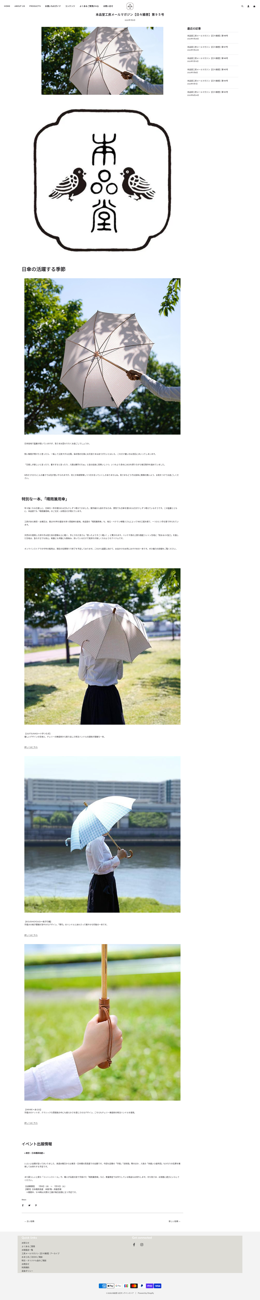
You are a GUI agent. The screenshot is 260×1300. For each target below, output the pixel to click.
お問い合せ (108, 6)
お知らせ (25, 1243)
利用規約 (25, 1267)
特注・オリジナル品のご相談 (34, 1260)
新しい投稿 (173, 1221)
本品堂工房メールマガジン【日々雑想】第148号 (207, 35)
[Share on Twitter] (29, 1205)
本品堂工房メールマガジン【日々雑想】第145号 (207, 69)
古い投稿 (30, 1221)
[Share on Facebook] (23, 1205)
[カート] (254, 6)
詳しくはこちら (31, 747)
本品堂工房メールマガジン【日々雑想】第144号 (207, 81)
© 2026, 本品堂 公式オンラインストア (120, 1293)
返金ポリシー (27, 1271)
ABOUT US (19, 6)
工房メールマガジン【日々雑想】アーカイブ (40, 1253)
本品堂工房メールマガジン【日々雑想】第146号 (207, 58)
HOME (7, 6)
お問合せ (25, 1264)
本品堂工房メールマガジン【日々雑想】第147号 (207, 47)
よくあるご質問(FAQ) (89, 6)
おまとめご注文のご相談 (32, 1257)
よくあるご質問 (28, 1246)
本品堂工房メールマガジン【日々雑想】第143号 (207, 92)
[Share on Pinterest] (36, 1205)
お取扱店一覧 (27, 1250)
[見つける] (242, 6)
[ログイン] (248, 6)
